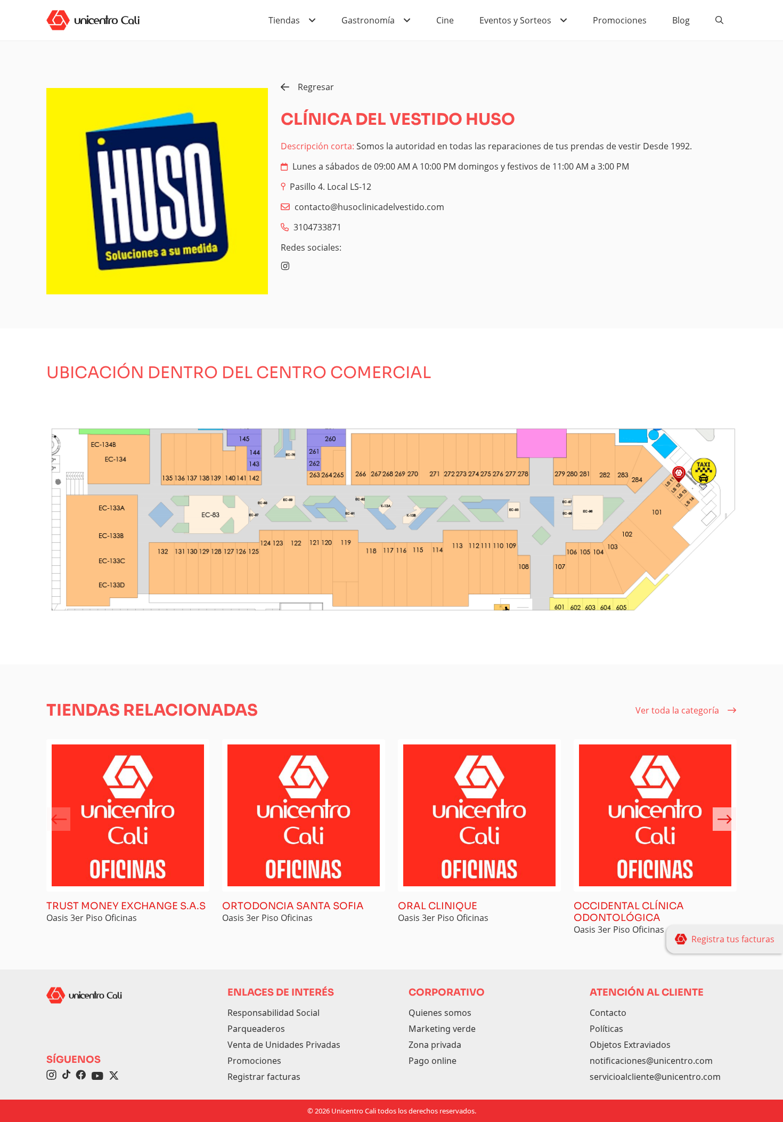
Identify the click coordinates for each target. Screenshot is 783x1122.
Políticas (606, 1029)
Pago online (432, 1061)
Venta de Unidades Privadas (283, 1045)
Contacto (608, 1013)
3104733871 (317, 227)
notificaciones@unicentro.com (651, 1061)
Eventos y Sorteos (515, 20)
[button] (724, 819)
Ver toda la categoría (677, 710)
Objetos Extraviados (630, 1045)
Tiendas (284, 20)
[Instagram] (285, 266)
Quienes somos (440, 1013)
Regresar (316, 87)
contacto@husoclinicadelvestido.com (369, 207)
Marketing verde (442, 1029)
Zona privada (435, 1045)
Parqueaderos (256, 1029)
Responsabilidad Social (273, 1013)
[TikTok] (66, 1076)
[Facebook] (81, 1076)
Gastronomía (368, 20)
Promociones (620, 20)
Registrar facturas (263, 1077)
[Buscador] (720, 20)
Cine (445, 20)
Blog (681, 20)
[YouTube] (97, 1076)
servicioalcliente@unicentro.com (655, 1077)
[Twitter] (114, 1076)
